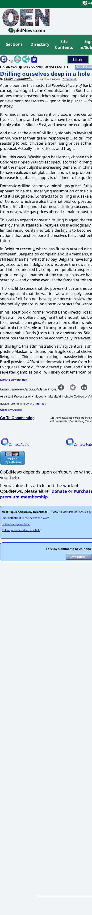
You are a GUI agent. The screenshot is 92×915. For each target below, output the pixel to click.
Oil (31, 403)
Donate (59, 491)
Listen (78, 59)
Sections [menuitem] (14, 44)
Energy (24, 403)
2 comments (70, 79)
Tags (40, 403)
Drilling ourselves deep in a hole (45, 73)
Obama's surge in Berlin (16, 524)
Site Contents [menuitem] (64, 44)
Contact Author (20, 444)
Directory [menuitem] (39, 44)
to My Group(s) (11, 409)
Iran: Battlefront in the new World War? (25, 518)
